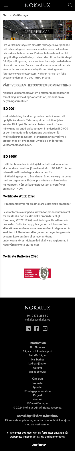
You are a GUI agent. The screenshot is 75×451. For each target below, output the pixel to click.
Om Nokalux (37, 347)
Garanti (37, 367)
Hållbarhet (37, 359)
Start (5, 15)
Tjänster (38, 387)
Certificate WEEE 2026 (19, 196)
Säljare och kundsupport (37, 351)
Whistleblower (37, 371)
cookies (27, 432)
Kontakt (37, 399)
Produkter (37, 383)
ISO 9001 (9, 108)
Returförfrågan (37, 355)
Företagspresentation (37, 391)
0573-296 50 (40, 315)
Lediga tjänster (37, 363)
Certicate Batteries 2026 (20, 256)
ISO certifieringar (37, 403)
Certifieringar (21, 15)
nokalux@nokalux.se (37, 319)
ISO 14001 (10, 156)
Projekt (37, 395)
